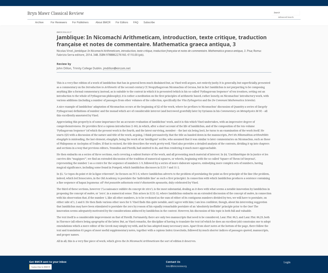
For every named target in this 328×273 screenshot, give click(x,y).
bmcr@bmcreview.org (176, 266)
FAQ (135, 22)
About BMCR (103, 22)
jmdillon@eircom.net (117, 68)
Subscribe (149, 22)
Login (287, 262)
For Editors (122, 22)
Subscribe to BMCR (40, 267)
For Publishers (80, 22)
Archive (39, 22)
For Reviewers (59, 22)
